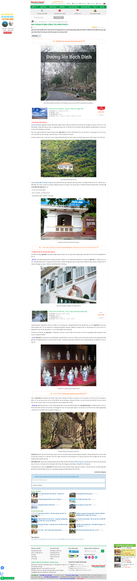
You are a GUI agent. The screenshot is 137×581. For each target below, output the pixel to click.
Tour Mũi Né (41, 578)
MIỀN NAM (43, 7)
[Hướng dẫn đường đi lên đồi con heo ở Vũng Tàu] (34, 500)
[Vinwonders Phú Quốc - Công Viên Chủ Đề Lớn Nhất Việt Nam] (34, 525)
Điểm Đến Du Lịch (45, 539)
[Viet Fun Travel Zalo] (95, 557)
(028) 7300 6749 (79, 564)
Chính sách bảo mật (54, 554)
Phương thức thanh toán (55, 550)
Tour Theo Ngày (72, 7)
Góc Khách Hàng (54, 548)
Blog (70, 3)
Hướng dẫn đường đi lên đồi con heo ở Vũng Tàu (49, 499)
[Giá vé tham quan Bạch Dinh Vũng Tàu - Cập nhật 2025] (34, 495)
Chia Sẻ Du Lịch (54, 539)
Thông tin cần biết (36, 548)
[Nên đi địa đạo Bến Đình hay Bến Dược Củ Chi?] (72, 531)
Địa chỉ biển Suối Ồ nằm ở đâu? (83, 499)
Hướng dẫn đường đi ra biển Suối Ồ (46, 505)
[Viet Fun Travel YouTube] (92, 557)
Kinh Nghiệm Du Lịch (64, 539)
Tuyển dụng (34, 556)
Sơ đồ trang (34, 558)
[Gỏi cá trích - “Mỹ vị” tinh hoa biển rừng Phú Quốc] (34, 531)
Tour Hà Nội (91, 577)
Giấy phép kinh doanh (36, 550)
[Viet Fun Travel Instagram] (89, 557)
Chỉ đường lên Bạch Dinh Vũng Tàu (84, 493)
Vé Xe (94, 7)
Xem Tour (101, 115)
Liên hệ (102, 7)
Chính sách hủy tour (54, 556)
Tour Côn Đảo (85, 577)
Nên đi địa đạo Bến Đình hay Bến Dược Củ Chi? (87, 530)
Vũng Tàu (81, 539)
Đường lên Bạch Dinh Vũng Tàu (74, 41)
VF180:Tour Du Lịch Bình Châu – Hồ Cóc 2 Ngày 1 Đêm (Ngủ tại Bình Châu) (68, 311)
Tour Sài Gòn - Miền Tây (37, 577)
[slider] (95, 27)
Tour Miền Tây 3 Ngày (97, 575)
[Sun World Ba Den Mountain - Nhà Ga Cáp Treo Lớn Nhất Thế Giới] (72, 520)
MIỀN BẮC (62, 7)
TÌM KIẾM (59, 17)
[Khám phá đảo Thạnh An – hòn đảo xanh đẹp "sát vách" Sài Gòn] (34, 514)
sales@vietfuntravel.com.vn (79, 568)
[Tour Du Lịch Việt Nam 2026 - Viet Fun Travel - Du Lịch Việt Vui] (37, 2)
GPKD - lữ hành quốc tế (36, 552)
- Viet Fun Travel (52, 572)
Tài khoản (100, 3)
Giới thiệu (76, 3)
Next (105, 12)
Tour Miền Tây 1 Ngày (59, 575)
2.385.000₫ (101, 112)
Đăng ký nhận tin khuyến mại (91, 548)
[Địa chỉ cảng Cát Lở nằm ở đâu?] (72, 506)
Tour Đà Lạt (34, 578)
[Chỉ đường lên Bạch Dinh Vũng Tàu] (72, 495)
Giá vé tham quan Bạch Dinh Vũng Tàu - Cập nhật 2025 (51, 493)
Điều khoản (83, 3)
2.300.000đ (101, 315)
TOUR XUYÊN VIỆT (85, 7)
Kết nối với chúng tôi (89, 554)
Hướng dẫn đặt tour (54, 552)
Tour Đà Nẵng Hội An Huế (52, 578)
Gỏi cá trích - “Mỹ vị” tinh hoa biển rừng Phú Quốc (50, 530)
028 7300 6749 (58, 2)
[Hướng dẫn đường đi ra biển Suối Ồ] (34, 506)
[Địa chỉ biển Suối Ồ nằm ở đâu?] (72, 500)
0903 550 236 (85, 566)
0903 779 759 (77, 566)
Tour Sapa (98, 577)
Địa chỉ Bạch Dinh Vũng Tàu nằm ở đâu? (58, 22)
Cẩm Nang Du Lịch (42, 22)
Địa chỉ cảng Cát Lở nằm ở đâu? (83, 505)
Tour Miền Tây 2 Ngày (85, 575)
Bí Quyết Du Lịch (74, 539)
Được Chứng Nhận (73, 548)
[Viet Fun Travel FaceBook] (85, 557)
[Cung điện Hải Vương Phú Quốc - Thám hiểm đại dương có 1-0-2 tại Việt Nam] (72, 525)
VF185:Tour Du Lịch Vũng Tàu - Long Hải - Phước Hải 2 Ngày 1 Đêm (66, 108)
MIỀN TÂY (34, 7)
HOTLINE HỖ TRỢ (9, 578)
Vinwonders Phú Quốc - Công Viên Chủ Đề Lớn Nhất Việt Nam (52, 524)
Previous (31, 12)
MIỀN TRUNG (52, 7)
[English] (104, 3)
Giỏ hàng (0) (92, 3)
